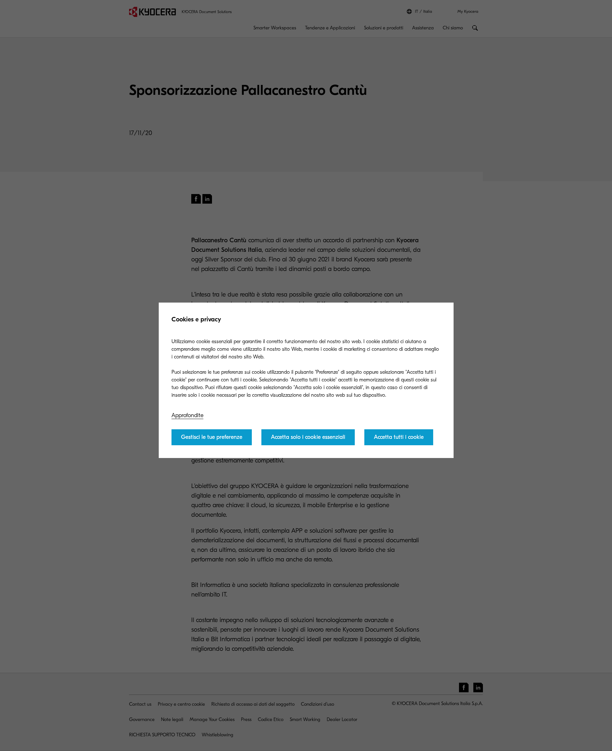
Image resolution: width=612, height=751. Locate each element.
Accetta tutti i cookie (399, 437)
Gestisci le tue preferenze (211, 437)
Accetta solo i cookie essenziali (308, 437)
